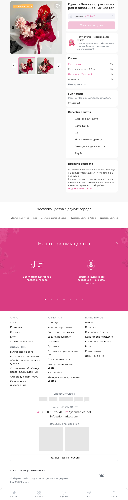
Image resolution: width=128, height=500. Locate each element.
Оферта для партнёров (24, 376)
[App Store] (51, 439)
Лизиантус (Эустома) (80, 74)
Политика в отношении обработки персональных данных (26, 360)
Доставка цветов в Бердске (54, 218)
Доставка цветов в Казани (83, 218)
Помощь (53, 322)
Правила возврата (59, 359)
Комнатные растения (98, 341)
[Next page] (59, 65)
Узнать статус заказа (60, 327)
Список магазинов (21, 341)
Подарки (90, 327)
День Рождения (94, 355)
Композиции (93, 351)
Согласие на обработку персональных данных (24, 370)
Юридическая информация (18, 383)
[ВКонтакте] (101, 475)
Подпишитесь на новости (64, 457)
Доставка (53, 346)
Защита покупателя (59, 336)
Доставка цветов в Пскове (24, 218)
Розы (88, 346)
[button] (115, 244)
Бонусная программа (61, 332)
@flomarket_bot (80, 412)
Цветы (89, 322)
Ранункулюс (75, 64)
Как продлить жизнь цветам (60, 366)
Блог (13, 336)
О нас (13, 322)
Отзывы (15, 332)
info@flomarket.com (64, 416)
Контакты (16, 327)
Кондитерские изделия (99, 336)
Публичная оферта (21, 351)
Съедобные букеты (96, 332)
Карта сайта (55, 372)
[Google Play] (77, 439)
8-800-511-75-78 (51, 412)
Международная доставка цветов (64, 379)
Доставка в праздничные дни (63, 353)
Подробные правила (80, 188)
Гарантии (53, 341)
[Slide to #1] (27, 65)
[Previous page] (14, 65)
